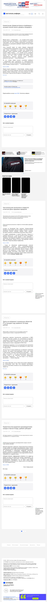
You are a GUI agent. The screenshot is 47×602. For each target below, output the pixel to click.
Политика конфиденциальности (9, 599)
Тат (35, 13)
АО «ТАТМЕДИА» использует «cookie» (10, 597)
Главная (8, 545)
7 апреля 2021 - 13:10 (6, 431)
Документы (32, 545)
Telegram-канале (9, 81)
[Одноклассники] (8, 116)
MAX (18, 93)
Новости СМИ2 (6, 66)
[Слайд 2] (22, 173)
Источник (5, 74)
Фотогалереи (15, 545)
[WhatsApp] (14, 116)
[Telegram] (11, 116)
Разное (38, 545)
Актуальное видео (24, 545)
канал (15, 93)
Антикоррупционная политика (9, 596)
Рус (30, 13)
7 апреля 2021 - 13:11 (6, 327)
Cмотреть (35, 598)
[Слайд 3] (23, 173)
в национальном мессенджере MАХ (12, 87)
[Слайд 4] (24, 173)
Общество (6, 21)
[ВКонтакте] (5, 116)
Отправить (28, 135)
